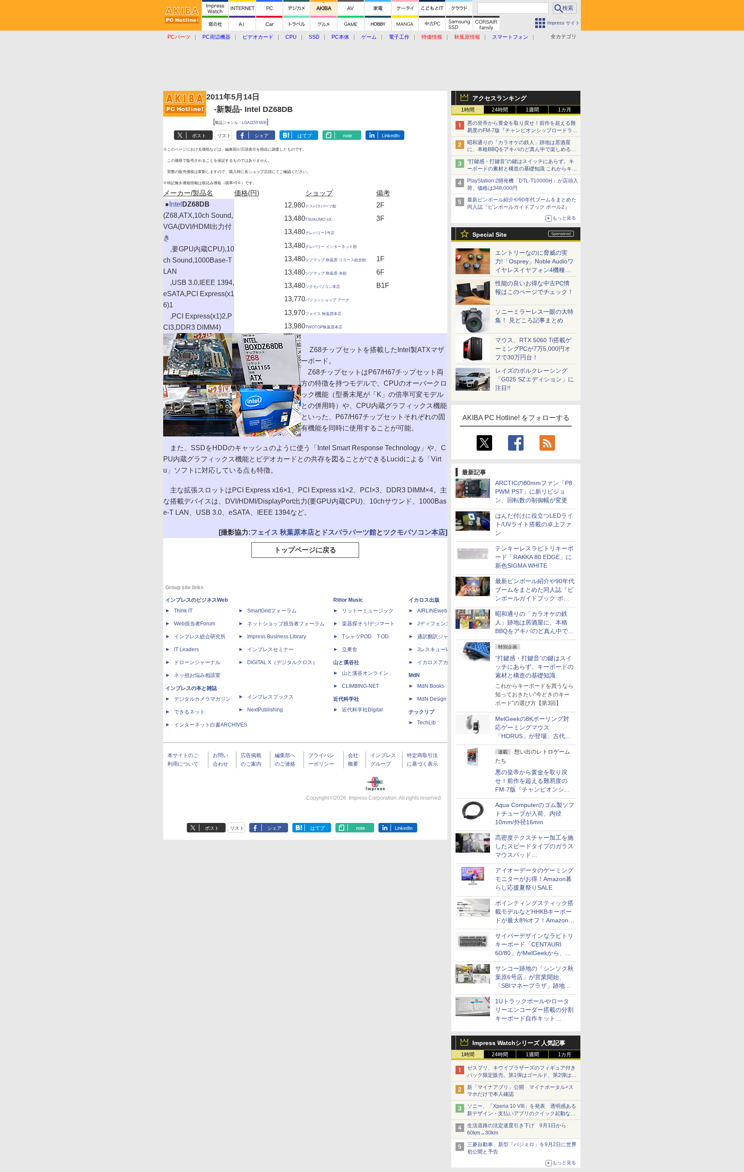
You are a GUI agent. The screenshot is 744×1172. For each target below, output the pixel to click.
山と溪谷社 (346, 662)
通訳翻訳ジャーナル (440, 637)
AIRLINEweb (432, 611)
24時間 (500, 110)
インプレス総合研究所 (200, 637)
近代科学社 (346, 699)
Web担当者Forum (194, 624)
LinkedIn (391, 135)
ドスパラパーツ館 (320, 206)
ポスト (199, 135)
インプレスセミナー (270, 649)
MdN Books (430, 686)
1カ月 (564, 110)
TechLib (426, 723)
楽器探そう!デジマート (368, 624)
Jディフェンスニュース (444, 624)
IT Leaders (186, 649)
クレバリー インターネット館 (331, 246)
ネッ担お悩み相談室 (197, 675)
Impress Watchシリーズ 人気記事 (518, 1042)
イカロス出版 (424, 600)
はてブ (305, 135)
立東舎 (349, 649)
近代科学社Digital (362, 710)
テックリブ (421, 712)
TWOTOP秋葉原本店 (323, 327)
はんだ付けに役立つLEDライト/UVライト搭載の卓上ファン (534, 524)
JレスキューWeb (436, 649)
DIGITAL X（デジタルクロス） (282, 662)
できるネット (189, 712)
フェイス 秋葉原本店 (323, 314)
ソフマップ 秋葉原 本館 (326, 273)
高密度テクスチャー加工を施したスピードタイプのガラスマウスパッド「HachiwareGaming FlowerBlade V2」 (534, 854)
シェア (261, 135)
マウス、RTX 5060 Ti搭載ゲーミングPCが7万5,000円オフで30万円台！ (533, 349)
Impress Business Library (276, 637)
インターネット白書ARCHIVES (210, 725)
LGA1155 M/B (254, 123)
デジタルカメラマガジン (202, 699)
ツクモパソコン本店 (322, 286)
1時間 (467, 110)
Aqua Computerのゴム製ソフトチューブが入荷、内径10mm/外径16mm (534, 813)
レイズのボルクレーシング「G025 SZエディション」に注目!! (534, 379)
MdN (414, 675)
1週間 (532, 110)
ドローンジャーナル (197, 662)
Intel (175, 204)
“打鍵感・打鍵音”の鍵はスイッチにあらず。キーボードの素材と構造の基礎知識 (534, 667)
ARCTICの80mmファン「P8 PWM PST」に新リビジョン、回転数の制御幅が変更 (533, 491)
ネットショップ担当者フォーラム (286, 624)
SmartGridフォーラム (272, 611)
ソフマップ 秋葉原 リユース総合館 (335, 260)
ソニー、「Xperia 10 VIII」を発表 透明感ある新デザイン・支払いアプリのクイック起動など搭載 (521, 1113)
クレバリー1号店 (320, 233)
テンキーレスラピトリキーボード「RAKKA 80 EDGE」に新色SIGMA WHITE (534, 557)
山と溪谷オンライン (365, 673)
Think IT (183, 611)
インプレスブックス (270, 697)
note (347, 135)
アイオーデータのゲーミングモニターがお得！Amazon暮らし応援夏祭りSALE (534, 879)
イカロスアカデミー (440, 662)
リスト (224, 135)
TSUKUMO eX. (319, 219)
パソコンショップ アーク (327, 300)
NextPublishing (265, 710)
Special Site (489, 234)
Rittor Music (348, 600)
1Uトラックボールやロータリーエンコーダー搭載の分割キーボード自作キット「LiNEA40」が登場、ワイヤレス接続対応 (534, 1018)
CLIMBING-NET (360, 686)
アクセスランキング (499, 98)
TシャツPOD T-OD (365, 637)
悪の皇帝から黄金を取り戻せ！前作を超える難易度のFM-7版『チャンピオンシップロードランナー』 (522, 130)
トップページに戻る (305, 550)
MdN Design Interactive (444, 699)
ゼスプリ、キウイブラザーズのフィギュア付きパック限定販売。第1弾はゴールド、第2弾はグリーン (522, 1075)
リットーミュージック (368, 611)
